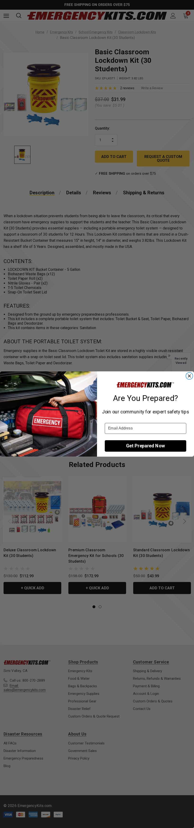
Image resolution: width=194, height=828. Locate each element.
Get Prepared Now (145, 446)
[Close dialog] (189, 376)
